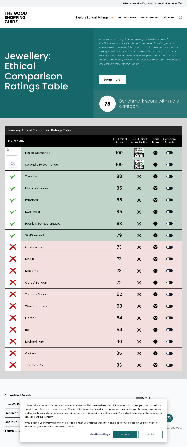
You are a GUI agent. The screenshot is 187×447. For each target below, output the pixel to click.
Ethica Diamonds (37, 153)
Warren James (36, 306)
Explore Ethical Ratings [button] (92, 17)
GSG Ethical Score (119, 140)
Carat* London (36, 283)
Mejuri (29, 259)
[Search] (180, 17)
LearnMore (155, 140)
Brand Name (16, 140)
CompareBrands (169, 140)
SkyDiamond (34, 235)
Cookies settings (100, 434)
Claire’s (30, 353)
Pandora (31, 200)
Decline (150, 434)
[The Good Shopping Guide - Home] (16, 17)
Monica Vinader (36, 188)
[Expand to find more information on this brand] (155, 153)
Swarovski (32, 212)
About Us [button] (168, 17)
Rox (27, 330)
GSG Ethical (139, 140)
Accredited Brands (18, 395)
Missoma (32, 271)
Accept (125, 434)
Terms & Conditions (19, 431)
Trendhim (32, 176)
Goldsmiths (33, 247)
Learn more (112, 79)
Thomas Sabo (35, 294)
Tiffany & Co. (34, 365)
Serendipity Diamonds (41, 165)
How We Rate (14, 404)
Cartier (30, 318)
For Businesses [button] (150, 17)
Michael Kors (34, 342)
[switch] (169, 152)
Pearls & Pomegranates (42, 224)
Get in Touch (14, 422)
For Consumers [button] (127, 17)
